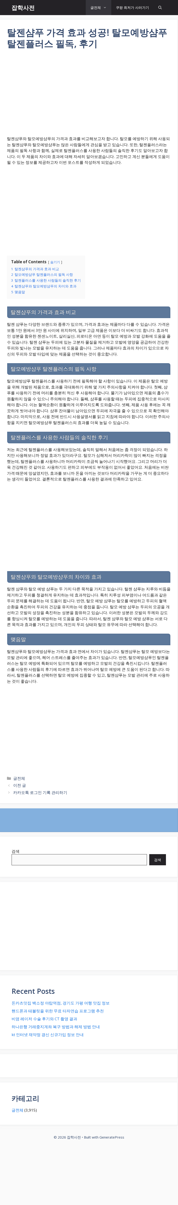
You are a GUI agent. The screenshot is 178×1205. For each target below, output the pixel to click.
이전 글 (19, 785)
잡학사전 (23, 7)
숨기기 (55, 262)
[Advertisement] (89, 95)
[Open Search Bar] (160, 7)
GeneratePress (111, 1137)
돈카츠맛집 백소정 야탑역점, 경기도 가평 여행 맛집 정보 (61, 1003)
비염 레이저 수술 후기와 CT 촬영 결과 (44, 1018)
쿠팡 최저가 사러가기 (132, 7)
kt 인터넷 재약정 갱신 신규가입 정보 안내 (48, 1034)
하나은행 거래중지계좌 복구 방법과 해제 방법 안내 (56, 1026)
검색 (15, 851)
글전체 (95, 7)
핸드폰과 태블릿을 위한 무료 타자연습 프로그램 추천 (58, 1011)
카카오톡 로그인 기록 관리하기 (40, 792)
